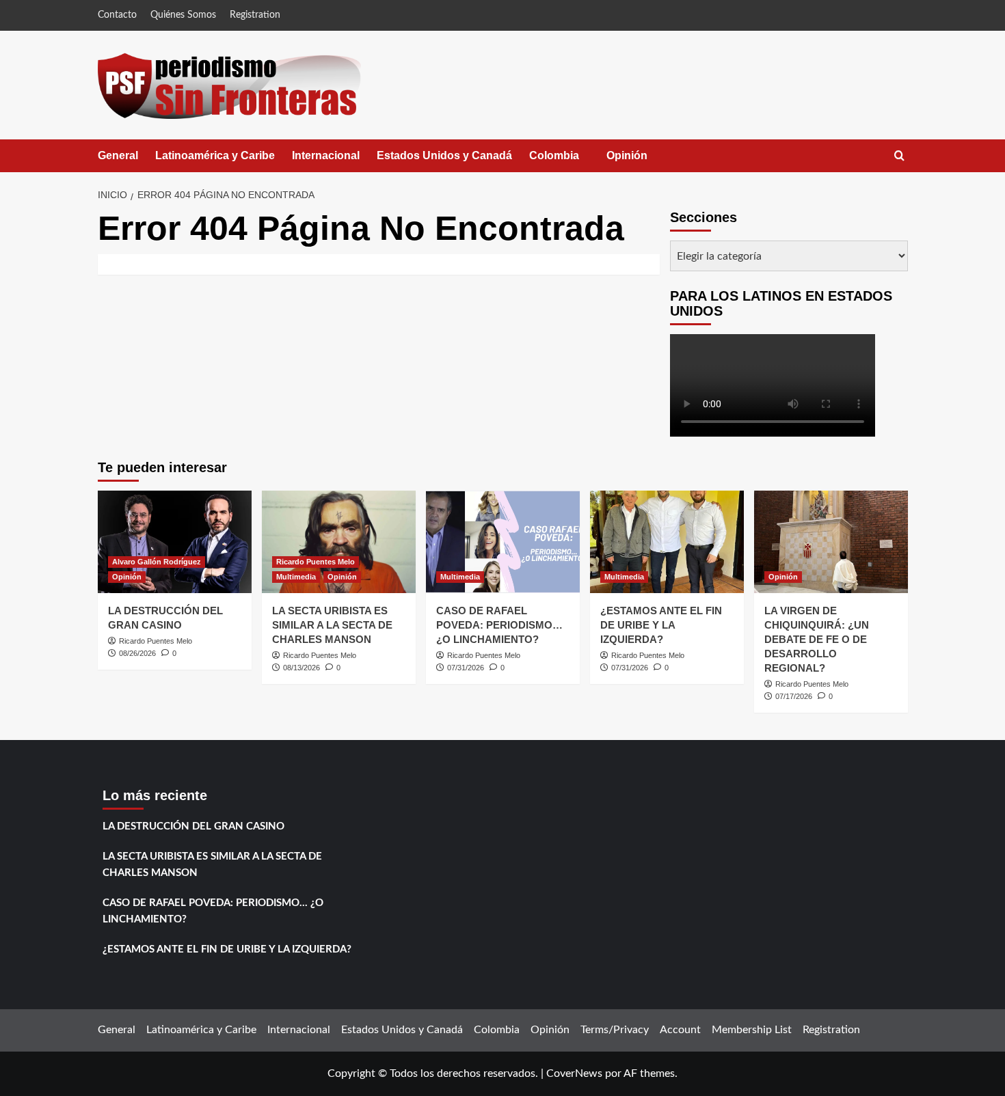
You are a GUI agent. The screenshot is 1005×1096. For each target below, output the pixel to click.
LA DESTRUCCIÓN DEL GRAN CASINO (193, 826)
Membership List (752, 1029)
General (118, 155)
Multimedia (296, 577)
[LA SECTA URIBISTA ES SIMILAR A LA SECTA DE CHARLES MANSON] (339, 542)
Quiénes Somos (183, 15)
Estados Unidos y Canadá (444, 155)
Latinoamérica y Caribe (215, 155)
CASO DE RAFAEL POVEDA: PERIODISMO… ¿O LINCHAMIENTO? (499, 625)
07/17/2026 (793, 696)
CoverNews (574, 1073)
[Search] (899, 156)
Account (680, 1029)
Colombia (567, 161)
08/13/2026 (301, 667)
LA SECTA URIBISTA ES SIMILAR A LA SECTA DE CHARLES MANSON (332, 625)
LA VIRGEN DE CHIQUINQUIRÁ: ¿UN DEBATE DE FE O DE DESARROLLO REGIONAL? (816, 639)
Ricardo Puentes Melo (155, 641)
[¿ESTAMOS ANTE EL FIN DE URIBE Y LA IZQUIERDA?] (667, 542)
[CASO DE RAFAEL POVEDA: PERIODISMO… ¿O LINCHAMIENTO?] (503, 542)
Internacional (326, 155)
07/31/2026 (465, 667)
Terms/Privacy (614, 1029)
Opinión (640, 161)
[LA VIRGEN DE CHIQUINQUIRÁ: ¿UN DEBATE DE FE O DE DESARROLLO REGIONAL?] (831, 542)
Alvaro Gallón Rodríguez (156, 562)
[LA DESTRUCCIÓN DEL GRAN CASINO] (175, 542)
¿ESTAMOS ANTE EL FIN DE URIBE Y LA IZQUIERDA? (661, 625)
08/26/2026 (137, 653)
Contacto (117, 15)
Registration (255, 15)
